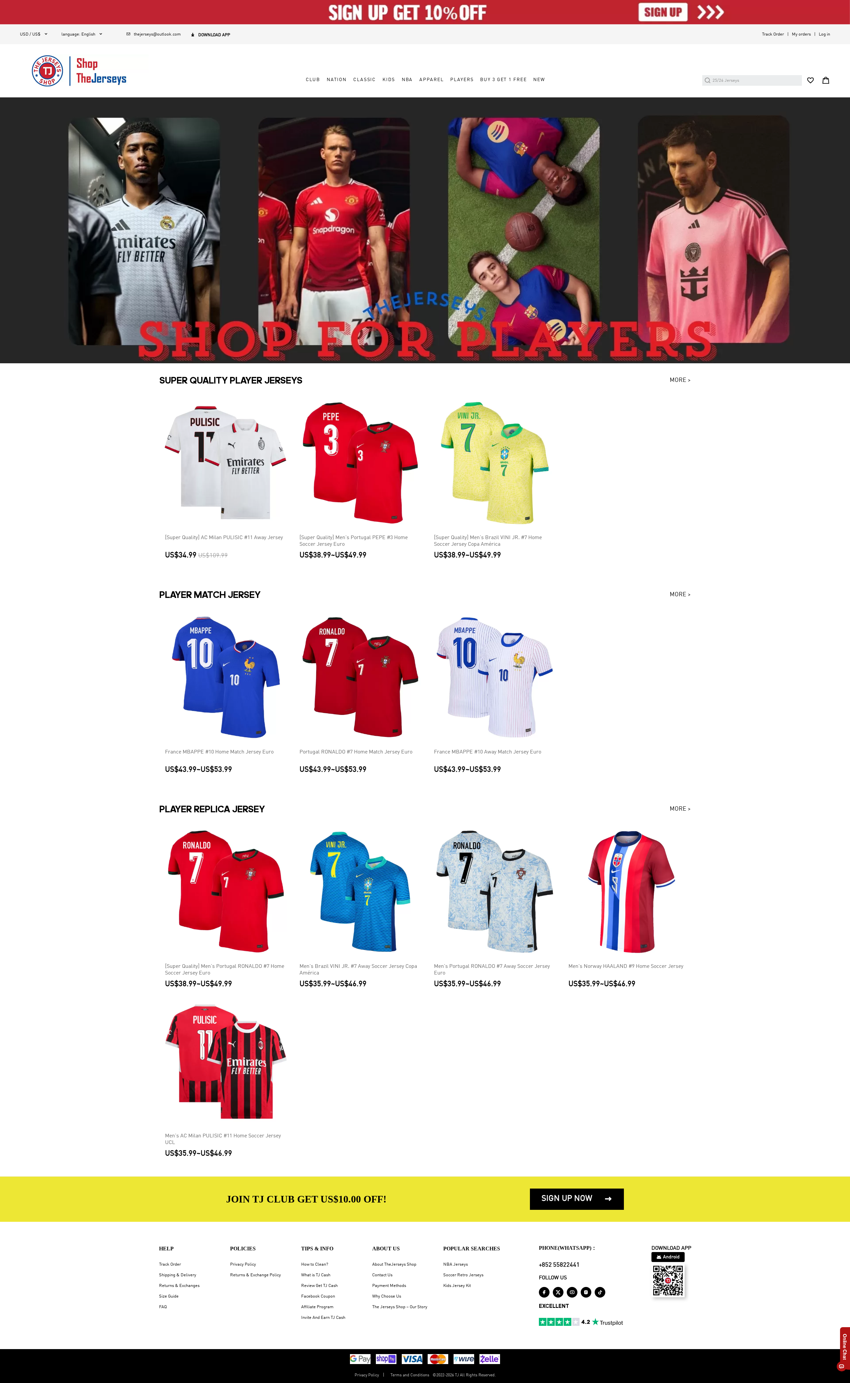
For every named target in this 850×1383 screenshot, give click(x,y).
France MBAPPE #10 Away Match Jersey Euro (487, 752)
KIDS (388, 79)
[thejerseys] (84, 70)
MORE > (680, 380)
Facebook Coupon (318, 1296)
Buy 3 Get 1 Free (503, 79)
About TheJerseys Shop (394, 1264)
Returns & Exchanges (179, 1286)
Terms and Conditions (409, 1375)
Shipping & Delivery (177, 1275)
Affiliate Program (317, 1307)
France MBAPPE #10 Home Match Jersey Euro (219, 752)
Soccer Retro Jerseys (463, 1275)
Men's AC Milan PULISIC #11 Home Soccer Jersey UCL (223, 1139)
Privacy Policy (243, 1264)
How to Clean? (314, 1264)
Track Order (773, 34)
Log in (824, 34)
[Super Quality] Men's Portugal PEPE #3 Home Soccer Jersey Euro (353, 541)
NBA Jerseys (455, 1264)
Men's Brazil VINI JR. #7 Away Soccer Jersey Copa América (358, 970)
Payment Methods (389, 1286)
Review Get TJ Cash (319, 1286)
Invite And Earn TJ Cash (323, 1318)
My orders (801, 34)
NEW (539, 79)
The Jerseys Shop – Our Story (399, 1307)
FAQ (163, 1307)
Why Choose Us (386, 1296)
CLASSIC (364, 79)
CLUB (313, 79)
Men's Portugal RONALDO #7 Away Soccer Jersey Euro (492, 970)
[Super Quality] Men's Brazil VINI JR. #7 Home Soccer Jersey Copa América (488, 541)
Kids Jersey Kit (457, 1286)
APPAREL (431, 79)
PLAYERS (461, 79)
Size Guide (169, 1296)
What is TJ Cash (315, 1275)
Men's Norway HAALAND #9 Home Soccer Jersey (625, 966)
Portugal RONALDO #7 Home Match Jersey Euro (355, 752)
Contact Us (382, 1275)
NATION (337, 79)
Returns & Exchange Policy (255, 1275)
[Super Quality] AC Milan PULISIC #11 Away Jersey (224, 537)
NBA (407, 79)
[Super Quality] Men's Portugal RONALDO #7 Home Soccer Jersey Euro (224, 970)
